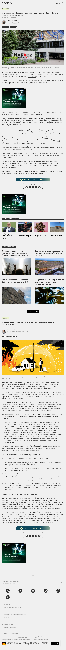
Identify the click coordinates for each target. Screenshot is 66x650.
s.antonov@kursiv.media (13, 333)
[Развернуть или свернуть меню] (63, 3)
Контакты (6, 617)
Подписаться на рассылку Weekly (11, 581)
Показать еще (33, 311)
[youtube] (33, 591)
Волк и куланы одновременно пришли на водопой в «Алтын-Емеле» (49, 253)
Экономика (13, 26)
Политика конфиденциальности (12, 607)
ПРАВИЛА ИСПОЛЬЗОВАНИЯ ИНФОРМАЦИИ (14, 621)
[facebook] (8, 597)
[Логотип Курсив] (7, 3)
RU (59, 3)
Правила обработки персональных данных (15, 614)
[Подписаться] (63, 583)
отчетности (32, 76)
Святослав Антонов (13, 330)
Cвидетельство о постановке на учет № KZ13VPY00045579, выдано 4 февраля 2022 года (21, 637)
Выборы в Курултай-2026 (10, 627)
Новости (5, 9)
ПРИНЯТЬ (55, 643)
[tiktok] (46, 591)
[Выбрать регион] (56, 3)
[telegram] (20, 591)
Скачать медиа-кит (9, 624)
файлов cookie (30, 644)
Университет (6, 26)
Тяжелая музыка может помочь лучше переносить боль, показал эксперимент (15, 253)
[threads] (58, 591)
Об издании (7, 604)
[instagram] (8, 591)
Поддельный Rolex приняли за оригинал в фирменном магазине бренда (49, 282)
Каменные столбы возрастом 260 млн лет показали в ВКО (15, 281)
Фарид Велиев (12, 20)
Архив (5, 611)
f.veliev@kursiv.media (12, 23)
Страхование (6, 336)
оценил (26, 155)
